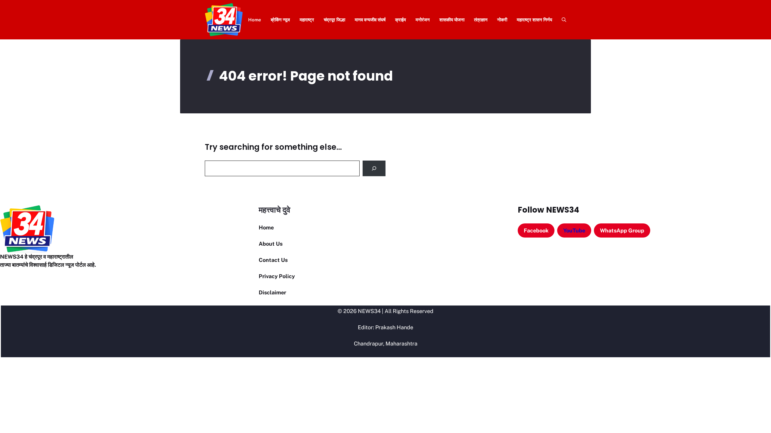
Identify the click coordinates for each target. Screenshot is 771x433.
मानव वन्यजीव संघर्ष (370, 19)
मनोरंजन (423, 19)
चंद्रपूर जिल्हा (334, 19)
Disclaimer (272, 292)
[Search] (374, 168)
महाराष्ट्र (307, 19)
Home (254, 19)
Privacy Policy (277, 276)
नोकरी (502, 19)
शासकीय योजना (451, 19)
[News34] (224, 19)
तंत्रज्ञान (481, 19)
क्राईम (400, 19)
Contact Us (273, 260)
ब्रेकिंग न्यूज (280, 19)
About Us (270, 244)
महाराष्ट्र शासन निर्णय (534, 19)
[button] (561, 19)
